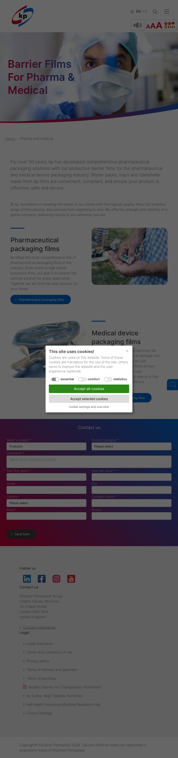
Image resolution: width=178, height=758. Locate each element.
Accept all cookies (89, 389)
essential (67, 379)
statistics (120, 379)
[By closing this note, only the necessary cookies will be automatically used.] (127, 351)
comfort (94, 379)
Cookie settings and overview (89, 407)
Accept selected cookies (89, 399)
